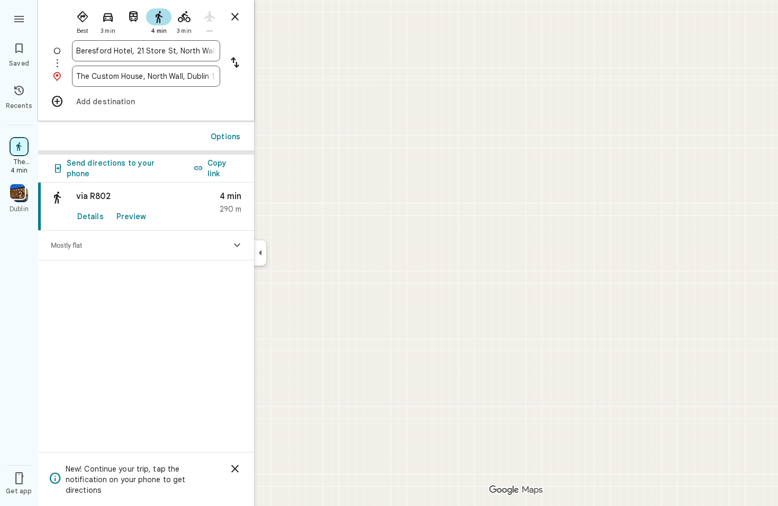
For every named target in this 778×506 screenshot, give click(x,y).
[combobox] (146, 50)
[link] (146, 207)
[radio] (82, 20)
